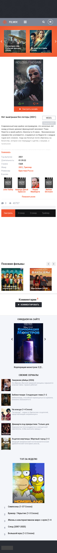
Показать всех (28, 197)
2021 (21, 167)
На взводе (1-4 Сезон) (22, 409)
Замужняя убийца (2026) (23, 380)
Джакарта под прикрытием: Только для (30, 424)
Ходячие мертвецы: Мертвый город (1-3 (30, 439)
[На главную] (12, 22)
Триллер (28, 167)
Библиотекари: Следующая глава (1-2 (29, 395)
